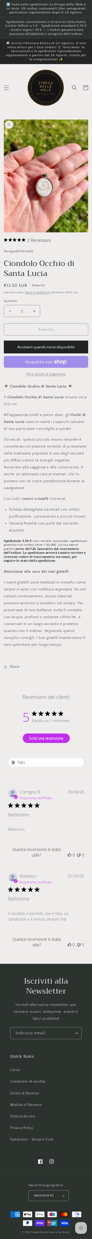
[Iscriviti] (76, 1033)
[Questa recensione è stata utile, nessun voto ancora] (69, 855)
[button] (6, 87)
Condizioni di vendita (27, 1081)
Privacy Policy (21, 1128)
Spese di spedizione (37, 292)
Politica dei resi (22, 1116)
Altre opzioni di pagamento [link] (46, 374)
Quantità (10, 301)
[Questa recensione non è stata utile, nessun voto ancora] (78, 855)
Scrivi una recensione (46, 738)
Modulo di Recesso (26, 1105)
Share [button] (14, 667)
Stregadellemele (40, 1232)
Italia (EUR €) (44, 1195)
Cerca (15, 1070)
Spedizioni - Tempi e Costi (32, 1139)
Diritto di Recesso (24, 1093)
